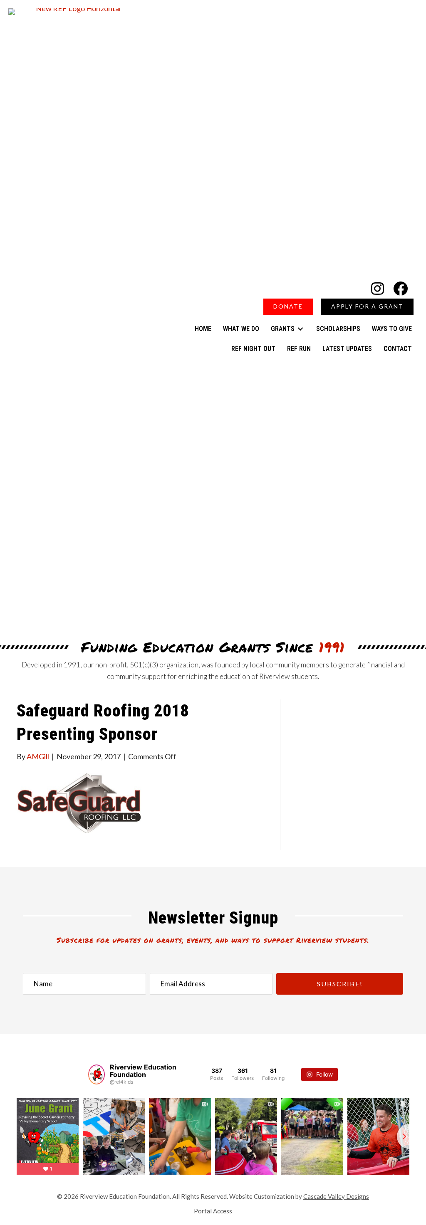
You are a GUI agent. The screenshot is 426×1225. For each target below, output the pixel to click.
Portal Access (213, 1211)
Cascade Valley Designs (336, 1196)
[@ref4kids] (96, 1074)
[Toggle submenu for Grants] (300, 328)
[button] (377, 288)
